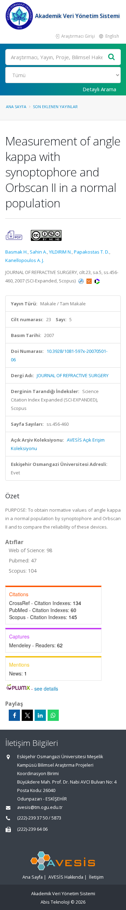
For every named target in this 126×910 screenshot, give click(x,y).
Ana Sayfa (16, 106)
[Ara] (112, 57)
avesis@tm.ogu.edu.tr (40, 807)
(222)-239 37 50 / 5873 (39, 818)
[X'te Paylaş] (27, 715)
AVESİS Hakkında (65, 877)
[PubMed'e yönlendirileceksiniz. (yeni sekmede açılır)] (81, 281)
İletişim (96, 877)
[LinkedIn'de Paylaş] (40, 715)
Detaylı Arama (99, 89)
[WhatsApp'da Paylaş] (53, 715)
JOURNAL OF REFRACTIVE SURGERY (72, 375)
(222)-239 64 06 (32, 829)
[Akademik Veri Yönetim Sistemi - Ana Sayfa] (20, 16)
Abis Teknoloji (55, 902)
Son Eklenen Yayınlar (55, 106)
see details (46, 688)
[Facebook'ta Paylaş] (14, 715)
